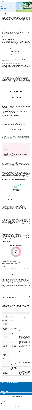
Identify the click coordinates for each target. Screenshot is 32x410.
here (4, 35)
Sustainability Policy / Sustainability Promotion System (9, 382)
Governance (3, 389)
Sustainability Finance (4, 391)
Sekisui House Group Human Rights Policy (19, 269)
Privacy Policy (3, 403)
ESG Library (3, 393)
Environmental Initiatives (5, 384)
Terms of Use (3, 401)
